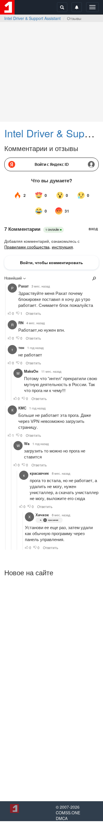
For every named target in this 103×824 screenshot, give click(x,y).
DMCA (62, 818)
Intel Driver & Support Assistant (32, 18)
